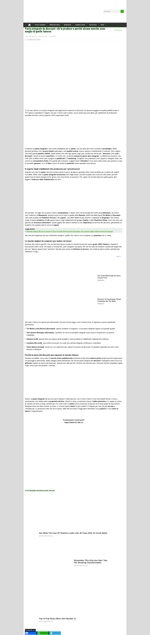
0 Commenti (52, 36)
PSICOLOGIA (93, 25)
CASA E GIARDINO (40, 25)
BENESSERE (67, 25)
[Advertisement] (73, 132)
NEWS (102, 25)
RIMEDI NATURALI (54, 25)
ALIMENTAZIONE (80, 25)
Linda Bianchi (33, 36)
